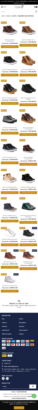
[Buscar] (36, 11)
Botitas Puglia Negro (28, 239)
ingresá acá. (31, 396)
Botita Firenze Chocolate (28, 158)
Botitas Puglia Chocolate (28, 262)
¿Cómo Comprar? (23, 330)
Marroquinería (22, 322)
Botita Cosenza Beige (10, 187)
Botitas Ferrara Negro (9, 98)
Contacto (21, 334)
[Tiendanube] (19, 392)
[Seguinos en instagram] (3, 378)
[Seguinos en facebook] (7, 378)
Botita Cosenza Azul (10, 215)
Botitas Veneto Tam (28, 40)
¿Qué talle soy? (5, 330)
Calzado (8, 16)
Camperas (4, 322)
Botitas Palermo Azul (10, 157)
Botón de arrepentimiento (19, 398)
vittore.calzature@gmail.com (11, 366)
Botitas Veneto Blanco (9, 239)
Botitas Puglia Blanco (9, 285)
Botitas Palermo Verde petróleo (28, 216)
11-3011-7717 (7, 363)
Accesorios (21, 326)
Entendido (19, 407)
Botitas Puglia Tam (10, 262)
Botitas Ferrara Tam (28, 69)
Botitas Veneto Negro (9, 69)
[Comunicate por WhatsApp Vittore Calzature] (34, 396)
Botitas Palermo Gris (10, 127)
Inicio (2, 16)
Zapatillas (14, 16)
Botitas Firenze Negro (28, 187)
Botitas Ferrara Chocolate (28, 128)
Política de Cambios (6, 334)
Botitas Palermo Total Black (28, 98)
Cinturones (4, 326)
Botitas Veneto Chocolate (10, 40)
